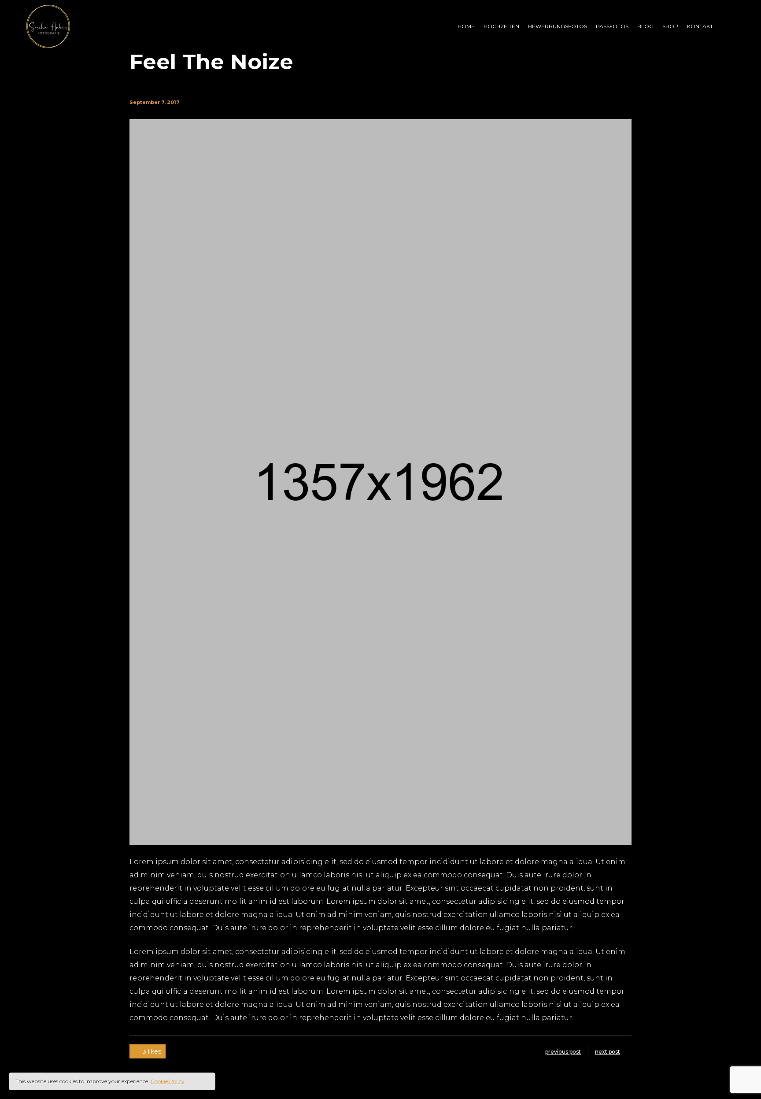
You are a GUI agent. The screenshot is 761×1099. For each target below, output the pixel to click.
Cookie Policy (168, 1081)
